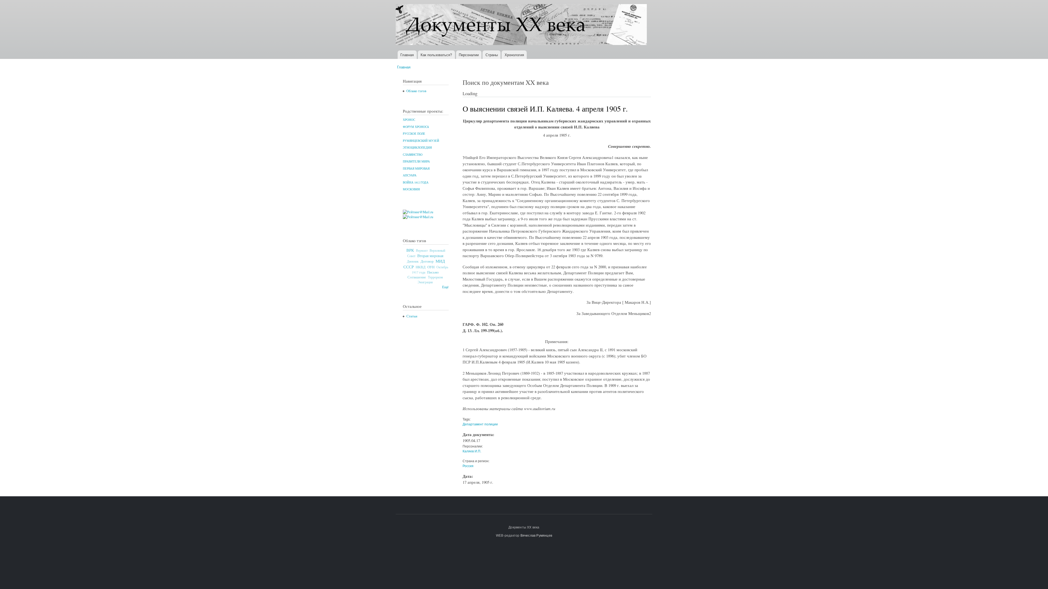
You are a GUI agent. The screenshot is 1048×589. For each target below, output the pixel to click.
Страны (492, 54)
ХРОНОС (409, 120)
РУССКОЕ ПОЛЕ (414, 134)
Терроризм (435, 277)
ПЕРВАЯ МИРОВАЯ (416, 168)
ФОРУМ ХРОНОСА (416, 127)
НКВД (420, 267)
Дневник (413, 261)
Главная (407, 54)
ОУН (430, 267)
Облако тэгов (416, 91)
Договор (427, 261)
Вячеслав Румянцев (536, 535)
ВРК (410, 250)
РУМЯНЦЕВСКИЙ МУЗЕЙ (421, 141)
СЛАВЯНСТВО (412, 155)
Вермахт (422, 250)
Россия (468, 465)
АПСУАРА (409, 175)
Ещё (445, 287)
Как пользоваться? (436, 54)
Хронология (514, 54)
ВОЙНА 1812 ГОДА (415, 182)
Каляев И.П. (472, 451)
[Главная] (522, 25)
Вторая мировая (430, 255)
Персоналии (469, 54)
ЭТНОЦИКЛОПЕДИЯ (417, 147)
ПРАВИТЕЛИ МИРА (416, 161)
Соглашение (416, 277)
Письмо (433, 272)
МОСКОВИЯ (411, 189)
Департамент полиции (480, 424)
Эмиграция (425, 282)
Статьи (411, 316)
